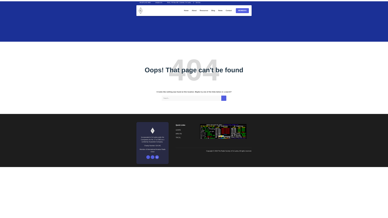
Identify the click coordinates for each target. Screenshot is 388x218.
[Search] (223, 98)
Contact (229, 10)
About (194, 10)
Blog (213, 10)
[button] (251, 2)
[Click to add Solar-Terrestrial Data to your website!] (223, 138)
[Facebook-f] (148, 157)
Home (186, 10)
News (220, 10)
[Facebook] (241, 2)
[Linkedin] (248, 2)
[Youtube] (244, 2)
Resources (204, 10)
